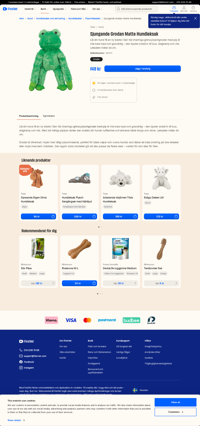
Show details (14, 420)
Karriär (62, 357)
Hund (30, 18)
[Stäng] (195, 18)
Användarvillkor (152, 352)
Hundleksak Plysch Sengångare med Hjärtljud (77, 199)
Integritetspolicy (153, 346)
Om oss (63, 346)
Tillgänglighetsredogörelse (158, 363)
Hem (21, 18)
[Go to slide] (99, 227)
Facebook (29, 361)
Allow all (175, 402)
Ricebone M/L (70, 268)
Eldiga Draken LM (154, 197)
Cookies (149, 357)
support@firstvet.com (162, 2)
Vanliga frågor (123, 352)
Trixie (92, 27)
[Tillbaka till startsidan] (10, 9)
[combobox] (136, 9)
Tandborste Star (153, 268)
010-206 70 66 (31, 350)
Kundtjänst (121, 357)
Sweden (144, 390)
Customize (174, 412)
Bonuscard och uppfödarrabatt (95, 371)
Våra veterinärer (67, 352)
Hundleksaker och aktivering (50, 18)
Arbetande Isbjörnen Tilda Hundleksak (118, 199)
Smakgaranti (94, 363)
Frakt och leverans (97, 346)
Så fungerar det (124, 346)
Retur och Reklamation (99, 352)
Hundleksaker (75, 18)
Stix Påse (26, 268)
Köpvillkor (93, 357)
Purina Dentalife (110, 264)
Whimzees (26, 264)
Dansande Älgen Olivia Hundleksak (34, 199)
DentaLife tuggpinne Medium (119, 268)
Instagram (29, 367)
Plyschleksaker (92, 18)
